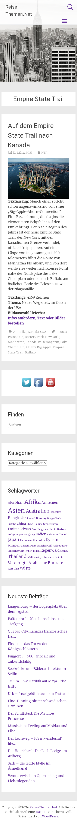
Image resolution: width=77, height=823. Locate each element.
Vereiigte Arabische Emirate (48, 557)
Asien (16, 510)
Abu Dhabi (16, 503)
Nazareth (24, 545)
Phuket (28, 551)
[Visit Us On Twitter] (27, 387)
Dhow (30, 524)
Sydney (64, 551)
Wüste (25, 568)
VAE (30, 557)
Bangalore (55, 512)
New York (52, 337)
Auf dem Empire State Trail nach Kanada (31, 135)
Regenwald (49, 550)
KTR (44, 153)
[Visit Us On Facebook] (38, 387)
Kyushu (52, 539)
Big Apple (44, 347)
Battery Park (34, 337)
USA (43, 332)
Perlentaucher (60, 545)
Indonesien (53, 534)
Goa (34, 529)
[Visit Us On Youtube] (50, 387)
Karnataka (26, 540)
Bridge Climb (54, 518)
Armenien (49, 503)
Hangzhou (42, 529)
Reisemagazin (48, 342)
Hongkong (29, 534)
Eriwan (25, 529)
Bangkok (16, 518)
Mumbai (13, 545)
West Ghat (13, 568)
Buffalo (30, 352)
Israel (63, 534)
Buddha (12, 524)
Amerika (20, 332)
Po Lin (36, 551)
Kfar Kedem (39, 540)
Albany (31, 347)
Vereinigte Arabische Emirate (35, 562)
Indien (41, 534)
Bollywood (30, 518)
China (21, 524)
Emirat (13, 529)
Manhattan (16, 342)
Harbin (52, 529)
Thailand (17, 556)
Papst (33, 545)
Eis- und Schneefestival (46, 524)
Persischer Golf (16, 551)
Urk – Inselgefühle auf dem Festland (38, 693)
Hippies (19, 534)
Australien (38, 511)
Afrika (32, 501)
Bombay (41, 518)
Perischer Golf (44, 545)
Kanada (33, 332)
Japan (13, 539)
